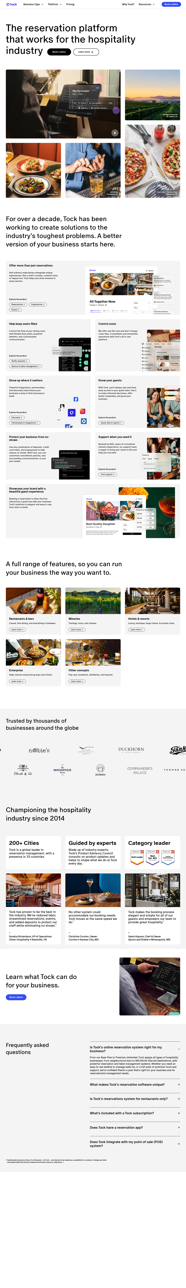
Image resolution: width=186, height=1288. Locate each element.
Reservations (17, 304)
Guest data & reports (110, 423)
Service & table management (24, 366)
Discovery (15, 417)
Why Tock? (128, 4)
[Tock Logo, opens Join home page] (11, 4)
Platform (53, 4)
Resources (145, 4)
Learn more (84, 52)
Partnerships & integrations (23, 423)
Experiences (36, 304)
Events (14, 310)
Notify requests (18, 361)
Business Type (31, 4)
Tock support (106, 474)
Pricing (70, 4)
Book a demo (171, 4)
